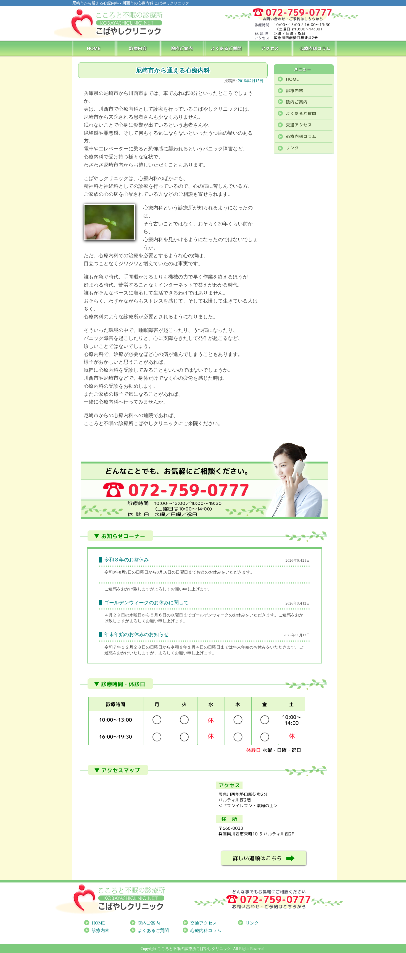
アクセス (271, 48)
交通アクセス (203, 923)
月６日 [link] (160, 615)
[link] (114, 615)
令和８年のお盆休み (126, 560)
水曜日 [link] (135, 615)
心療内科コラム (315, 48)
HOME (94, 48)
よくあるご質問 (227, 48)
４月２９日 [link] (114, 615)
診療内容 (138, 48)
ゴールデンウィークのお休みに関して (146, 602)
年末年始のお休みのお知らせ (136, 634)
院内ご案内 (182, 48)
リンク (252, 923)
